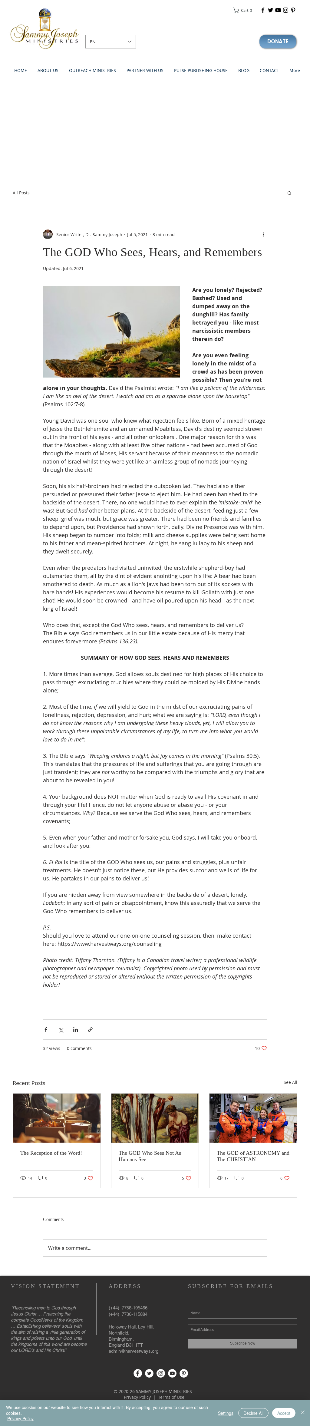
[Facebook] (262, 10)
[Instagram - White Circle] (161, 1373)
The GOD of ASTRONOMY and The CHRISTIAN (253, 1156)
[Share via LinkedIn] (75, 1029)
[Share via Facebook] (46, 1029)
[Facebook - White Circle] (138, 1373)
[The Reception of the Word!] (57, 1118)
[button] (244, 10)
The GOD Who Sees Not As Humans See (150, 1156)
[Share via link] (90, 1029)
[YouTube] (278, 10)
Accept (283, 1413)
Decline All (253, 1413)
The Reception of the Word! (51, 1153)
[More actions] (263, 234)
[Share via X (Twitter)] (61, 1029)
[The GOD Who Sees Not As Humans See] (155, 1118)
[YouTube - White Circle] (172, 1373)
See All (290, 1082)
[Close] (302, 1413)
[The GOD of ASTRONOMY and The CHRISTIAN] (253, 1118)
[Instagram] (285, 10)
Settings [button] (225, 1413)
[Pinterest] (293, 10)
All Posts (21, 193)
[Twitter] (270, 10)
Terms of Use (171, 1397)
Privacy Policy (137, 1397)
